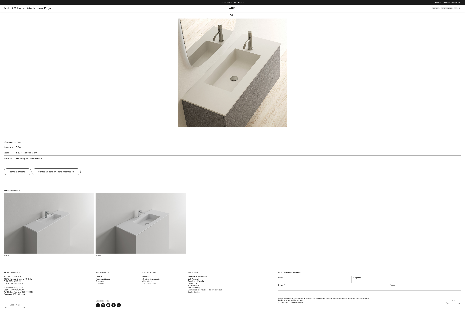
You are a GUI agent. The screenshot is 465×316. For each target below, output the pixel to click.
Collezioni (19, 8)
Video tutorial (147, 281)
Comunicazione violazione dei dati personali (205, 290)
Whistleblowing (194, 287)
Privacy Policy (193, 285)
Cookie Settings (194, 292)
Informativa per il (353, 298)
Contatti (436, 8)
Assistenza (146, 276)
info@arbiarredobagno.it (13, 283)
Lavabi (229, 2)
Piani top (236, 2)
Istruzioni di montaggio (151, 279)
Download (438, 2)
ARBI (223, 2)
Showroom (100, 281)
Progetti (48, 8)
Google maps (15, 305)
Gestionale (446, 2)
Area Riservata (446, 8)
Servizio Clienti (456, 2)
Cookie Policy (193, 283)
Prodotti (8, 8)
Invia (453, 301)
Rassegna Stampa (103, 279)
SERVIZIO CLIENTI (149, 272)
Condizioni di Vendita (196, 281)
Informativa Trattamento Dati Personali (197, 277)
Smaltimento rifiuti (149, 283)
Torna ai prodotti (17, 171)
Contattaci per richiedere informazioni (56, 171)
